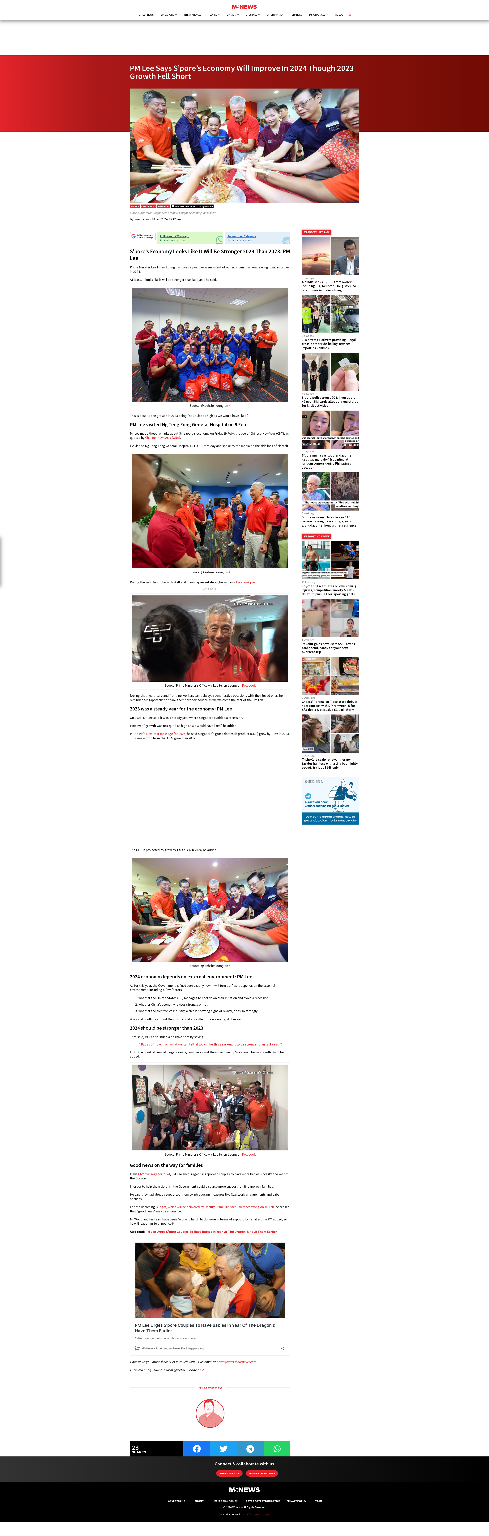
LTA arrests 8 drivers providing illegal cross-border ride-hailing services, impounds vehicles (329, 344)
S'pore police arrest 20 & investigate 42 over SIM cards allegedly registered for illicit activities (330, 401)
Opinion (231, 14)
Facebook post (246, 582)
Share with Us (229, 1473)
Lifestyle (251, 14)
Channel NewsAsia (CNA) (162, 438)
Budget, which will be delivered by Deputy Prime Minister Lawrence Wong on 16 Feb (215, 1207)
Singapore (167, 14)
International (192, 14)
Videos (339, 14)
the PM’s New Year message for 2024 (159, 734)
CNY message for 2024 (154, 1174)
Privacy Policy (296, 1501)
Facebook (249, 685)
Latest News (146, 14)
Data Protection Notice (263, 1501)
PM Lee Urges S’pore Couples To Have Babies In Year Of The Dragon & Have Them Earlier (211, 1232)
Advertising (176, 1501)
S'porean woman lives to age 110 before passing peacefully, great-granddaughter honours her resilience (329, 521)
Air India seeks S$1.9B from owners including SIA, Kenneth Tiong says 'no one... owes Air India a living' (329, 286)
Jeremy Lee (142, 219)
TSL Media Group (259, 1514)
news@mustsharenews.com (236, 1362)
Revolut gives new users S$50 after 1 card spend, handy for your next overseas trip (328, 648)
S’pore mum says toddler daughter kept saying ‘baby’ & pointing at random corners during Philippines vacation (327, 461)
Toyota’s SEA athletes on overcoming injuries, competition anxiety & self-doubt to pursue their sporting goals (329, 590)
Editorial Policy (225, 1501)
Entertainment (276, 14)
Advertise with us (262, 1473)
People (212, 14)
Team (318, 1501)
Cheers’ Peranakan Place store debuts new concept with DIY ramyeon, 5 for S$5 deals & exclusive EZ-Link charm (329, 706)
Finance (135, 206)
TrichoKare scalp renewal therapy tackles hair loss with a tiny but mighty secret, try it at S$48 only (330, 763)
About (199, 1501)
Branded (297, 14)
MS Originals (317, 14)
